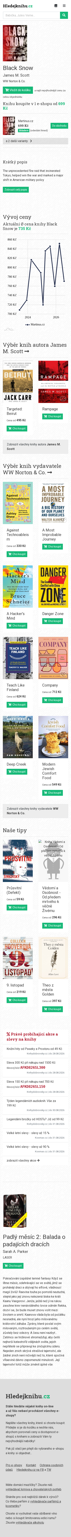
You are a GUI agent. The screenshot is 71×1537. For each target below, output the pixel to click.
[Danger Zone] (53, 586)
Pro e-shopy (14, 1465)
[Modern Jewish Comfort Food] (53, 737)
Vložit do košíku (19, 90)
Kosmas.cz (41, 1137)
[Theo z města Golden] (53, 958)
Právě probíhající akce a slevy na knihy (32, 1037)
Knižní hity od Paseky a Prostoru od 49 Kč (34, 1049)
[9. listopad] (18, 958)
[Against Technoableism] (18, 503)
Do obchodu (59, 125)
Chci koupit (18, 428)
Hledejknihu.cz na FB (30, 1470)
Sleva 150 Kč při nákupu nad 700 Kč (30, 1081)
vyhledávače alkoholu (30, 1522)
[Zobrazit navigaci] (64, 5)
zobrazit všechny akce (22, 1160)
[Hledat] (64, 15)
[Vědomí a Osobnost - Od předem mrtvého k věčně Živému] (53, 861)
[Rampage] (53, 382)
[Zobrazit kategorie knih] (56, 5)
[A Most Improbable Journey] (53, 503)
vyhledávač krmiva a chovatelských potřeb (33, 1489)
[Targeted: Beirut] (18, 382)
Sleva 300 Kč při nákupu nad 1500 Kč (31, 1062)
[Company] (53, 658)
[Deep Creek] (18, 737)
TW (49, 1470)
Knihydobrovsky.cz (37, 1053)
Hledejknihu (18, 5)
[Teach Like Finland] (18, 658)
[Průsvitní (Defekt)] (18, 861)
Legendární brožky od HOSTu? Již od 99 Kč (35, 1119)
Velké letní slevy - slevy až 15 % (28, 1133)
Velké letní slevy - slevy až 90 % (28, 1147)
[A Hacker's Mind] (18, 586)
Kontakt (31, 1465)
